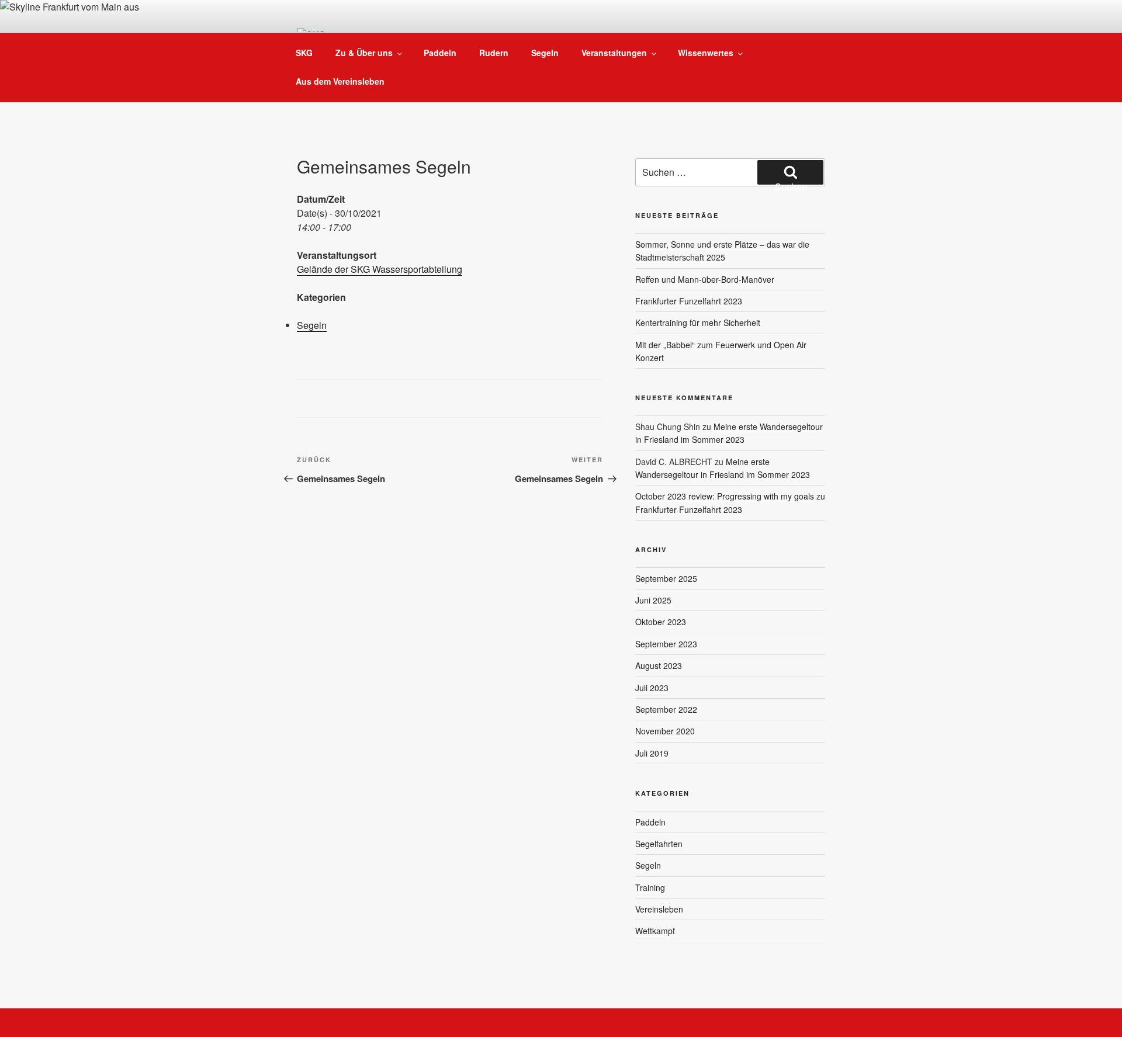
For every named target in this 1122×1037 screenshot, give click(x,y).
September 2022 (666, 709)
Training (650, 887)
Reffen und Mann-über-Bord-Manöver (704, 279)
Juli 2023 (652, 687)
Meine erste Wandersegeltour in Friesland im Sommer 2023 (729, 433)
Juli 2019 (652, 753)
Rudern (493, 52)
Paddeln (440, 52)
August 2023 (658, 665)
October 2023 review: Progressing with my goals (724, 496)
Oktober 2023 (660, 621)
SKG (304, 52)
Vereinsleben (659, 909)
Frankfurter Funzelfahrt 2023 (688, 301)
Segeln (545, 52)
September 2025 (666, 578)
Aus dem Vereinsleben (340, 81)
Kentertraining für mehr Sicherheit (697, 322)
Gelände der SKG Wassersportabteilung (379, 269)
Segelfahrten (659, 843)
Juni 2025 (653, 600)
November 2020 (665, 731)
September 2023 (666, 644)
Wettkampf (655, 931)
